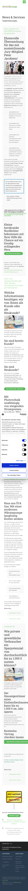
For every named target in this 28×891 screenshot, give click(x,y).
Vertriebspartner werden (15, 613)
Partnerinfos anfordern (7, 858)
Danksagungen (19, 856)
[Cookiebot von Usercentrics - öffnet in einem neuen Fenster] (20, 414)
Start (11, 843)
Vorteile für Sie (9, 626)
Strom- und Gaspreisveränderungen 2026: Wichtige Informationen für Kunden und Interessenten (13, 283)
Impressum (18, 858)
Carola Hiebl (8, 76)
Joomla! (4, 882)
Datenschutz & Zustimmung (19, 862)
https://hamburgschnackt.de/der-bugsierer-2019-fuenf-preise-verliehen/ (15, 214)
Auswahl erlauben (14, 470)
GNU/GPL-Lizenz (17, 882)
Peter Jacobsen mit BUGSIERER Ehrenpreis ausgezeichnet (12, 31)
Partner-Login (14, 815)
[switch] (24, 445)
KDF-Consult (5, 880)
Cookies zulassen (14, 465)
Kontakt (17, 871)
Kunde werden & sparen (15, 618)
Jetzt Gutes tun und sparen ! (13, 253)
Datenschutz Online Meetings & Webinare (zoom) (20, 867)
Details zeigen (19, 460)
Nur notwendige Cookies (14, 475)
